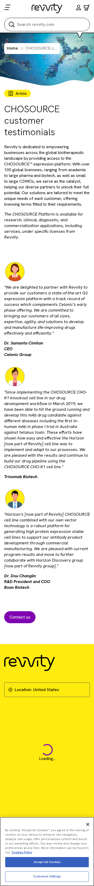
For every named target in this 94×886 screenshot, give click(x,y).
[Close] (87, 824)
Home (12, 48)
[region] (47, 851)
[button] (78, 8)
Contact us (19, 617)
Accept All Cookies (47, 862)
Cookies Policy (21, 852)
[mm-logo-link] (47, 8)
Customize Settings (47, 876)
